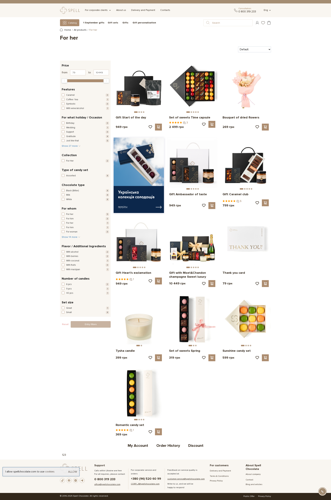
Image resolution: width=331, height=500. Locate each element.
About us (121, 10)
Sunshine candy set (237, 351)
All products (80, 29)
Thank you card (234, 273)
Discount (195, 445)
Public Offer (249, 496)
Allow (72, 471)
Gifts (125, 22)
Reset (65, 324)
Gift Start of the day (131, 117)
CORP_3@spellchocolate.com (145, 484)
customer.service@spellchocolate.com (186, 479)
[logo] (70, 10)
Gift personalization (144, 22)
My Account (138, 445)
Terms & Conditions (219, 476)
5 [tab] (198, 112)
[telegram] (235, 10)
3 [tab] (141, 112)
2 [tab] (139, 112)
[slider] (64, 80)
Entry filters (91, 324)
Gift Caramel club (235, 194)
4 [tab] (143, 112)
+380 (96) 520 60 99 (146, 479)
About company (253, 474)
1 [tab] (136, 112)
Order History (168, 445)
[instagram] (75, 480)
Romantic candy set (130, 425)
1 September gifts (93, 22)
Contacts (165, 10)
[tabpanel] (139, 86)
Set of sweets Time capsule (189, 117)
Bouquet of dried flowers (241, 117)
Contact (249, 479)
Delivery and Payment (143, 10)
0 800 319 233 (247, 11)
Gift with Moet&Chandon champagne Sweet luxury (187, 275)
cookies (49, 471)
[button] (208, 22)
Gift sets (113, 22)
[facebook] (69, 480)
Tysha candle (125, 351)
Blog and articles (254, 484)
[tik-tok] (62, 480)
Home (67, 29)
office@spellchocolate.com (107, 484)
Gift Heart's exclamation (133, 273)
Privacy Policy (216, 481)
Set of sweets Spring (184, 351)
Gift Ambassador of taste (188, 194)
